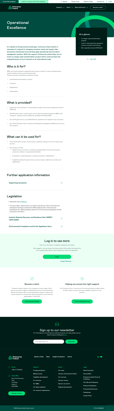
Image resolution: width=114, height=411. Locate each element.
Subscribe (71, 341)
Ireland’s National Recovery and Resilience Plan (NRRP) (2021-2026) (30, 218)
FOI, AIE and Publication (90, 382)
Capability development (40, 377)
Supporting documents (18, 183)
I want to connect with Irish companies (33, 1)
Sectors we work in (64, 384)
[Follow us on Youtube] (101, 357)
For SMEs (36, 384)
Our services (62, 377)
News (48, 357)
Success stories (63, 380)
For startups (37, 380)
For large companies (39, 387)
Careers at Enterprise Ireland (67, 374)
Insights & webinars (58, 357)
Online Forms (75, 1)
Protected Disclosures (90, 389)
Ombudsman (87, 392)
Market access (37, 374)
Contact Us (100, 1)
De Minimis (23, 202)
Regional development (65, 387)
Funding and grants (39, 370)
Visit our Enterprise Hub (82, 301)
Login (110, 1)
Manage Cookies (17, 393)
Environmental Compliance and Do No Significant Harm (30, 226)
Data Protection (88, 370)
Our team (61, 370)
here (65, 335)
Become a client (98, 7)
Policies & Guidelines (89, 386)
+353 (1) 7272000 (17, 370)
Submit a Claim (88, 1)
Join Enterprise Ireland (32, 301)
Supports (59, 7)
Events (70, 357)
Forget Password (66, 261)
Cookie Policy (87, 396)
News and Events (80, 7)
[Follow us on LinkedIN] (98, 357)
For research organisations (41, 390)
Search (65, 1)
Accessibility (87, 374)
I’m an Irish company (9, 1)
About (69, 7)
